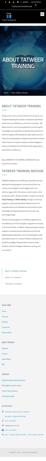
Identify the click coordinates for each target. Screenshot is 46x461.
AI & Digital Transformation (11, 385)
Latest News (6, 359)
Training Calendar (13, 283)
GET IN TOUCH (36, 2)
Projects (5, 321)
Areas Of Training (13, 277)
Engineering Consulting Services (13, 380)
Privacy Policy (7, 332)
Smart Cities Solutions (10, 391)
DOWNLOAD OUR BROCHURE (22, 6)
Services (5, 316)
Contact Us (6, 327)
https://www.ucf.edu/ (9, 163)
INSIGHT (25, 2)
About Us (5, 348)
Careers (4, 353)
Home (6, 92)
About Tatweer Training (16, 271)
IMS (3, 364)
